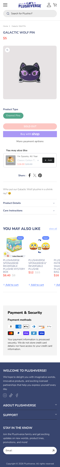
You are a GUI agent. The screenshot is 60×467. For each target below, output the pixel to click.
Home (5, 26)
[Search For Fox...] (8, 13)
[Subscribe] (53, 450)
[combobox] (30, 13)
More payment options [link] (30, 141)
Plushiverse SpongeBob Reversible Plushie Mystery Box (14, 266)
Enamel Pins (15, 116)
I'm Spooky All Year (27, 156)
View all (53, 228)
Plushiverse (29, 463)
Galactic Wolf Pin (19, 26)
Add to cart (12, 285)
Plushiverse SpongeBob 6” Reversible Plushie (37, 265)
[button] (5, 5)
